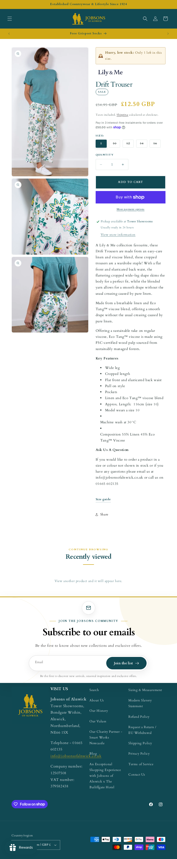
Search (94, 690)
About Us (96, 700)
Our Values (97, 721)
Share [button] (104, 514)
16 (157, 144)
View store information (118, 234)
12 (130, 144)
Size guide (103, 499)
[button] (10, 19)
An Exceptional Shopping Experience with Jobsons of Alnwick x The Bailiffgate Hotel (105, 776)
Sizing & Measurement (145, 690)
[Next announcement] (168, 34)
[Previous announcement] (9, 34)
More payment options (131, 209)
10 (116, 144)
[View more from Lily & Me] (110, 72)
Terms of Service (140, 764)
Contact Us (136, 774)
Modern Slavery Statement (140, 703)
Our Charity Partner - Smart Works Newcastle (105, 737)
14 (143, 144)
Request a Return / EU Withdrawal (142, 730)
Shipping (122, 115)
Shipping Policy (140, 743)
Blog (93, 753)
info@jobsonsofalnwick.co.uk (75, 756)
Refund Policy (139, 717)
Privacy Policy (139, 753)
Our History (98, 711)
